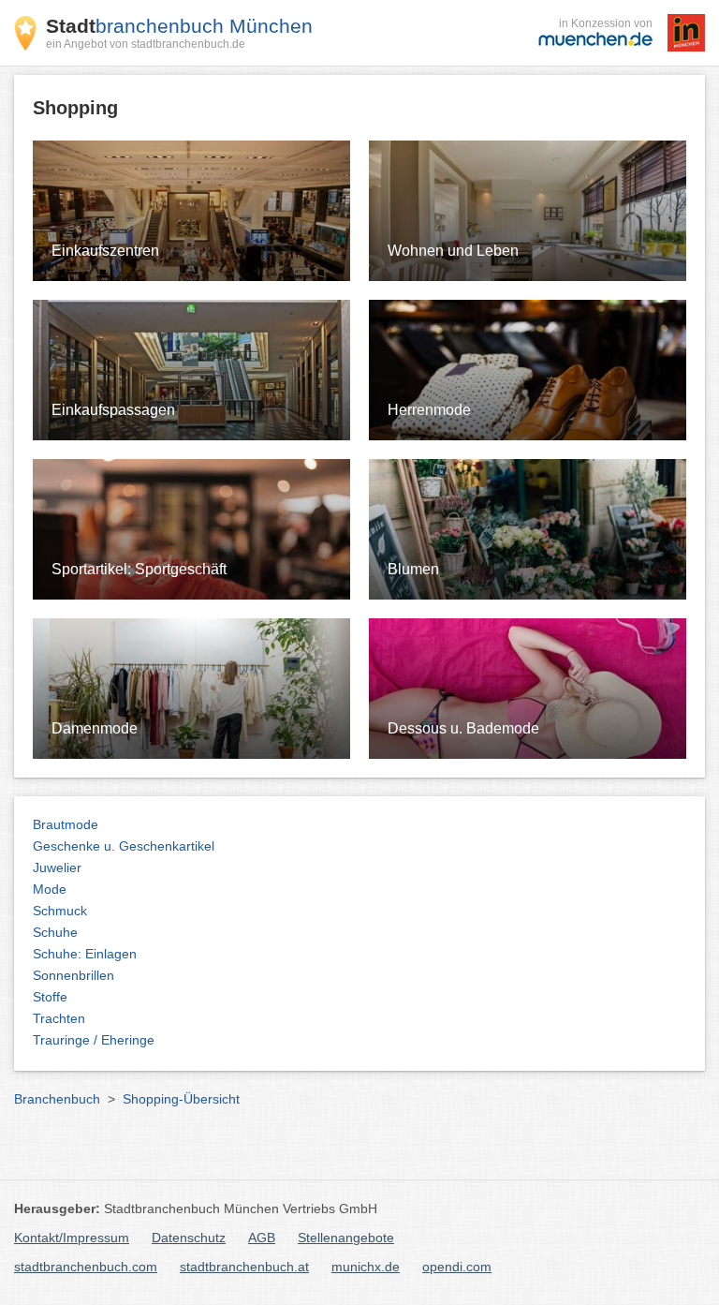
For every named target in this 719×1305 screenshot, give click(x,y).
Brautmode (65, 824)
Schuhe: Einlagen (85, 953)
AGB (261, 1237)
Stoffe (50, 996)
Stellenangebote (346, 1237)
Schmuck (60, 910)
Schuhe (55, 932)
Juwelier (57, 867)
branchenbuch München (179, 26)
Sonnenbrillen (73, 975)
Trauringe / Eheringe (93, 1039)
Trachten (59, 1018)
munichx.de (365, 1266)
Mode (49, 889)
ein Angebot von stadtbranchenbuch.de (145, 44)
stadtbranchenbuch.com (85, 1266)
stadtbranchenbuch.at (244, 1266)
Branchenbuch (57, 1098)
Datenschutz (189, 1237)
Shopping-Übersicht (181, 1098)
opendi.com (457, 1266)
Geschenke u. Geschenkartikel (123, 845)
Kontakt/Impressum (71, 1237)
